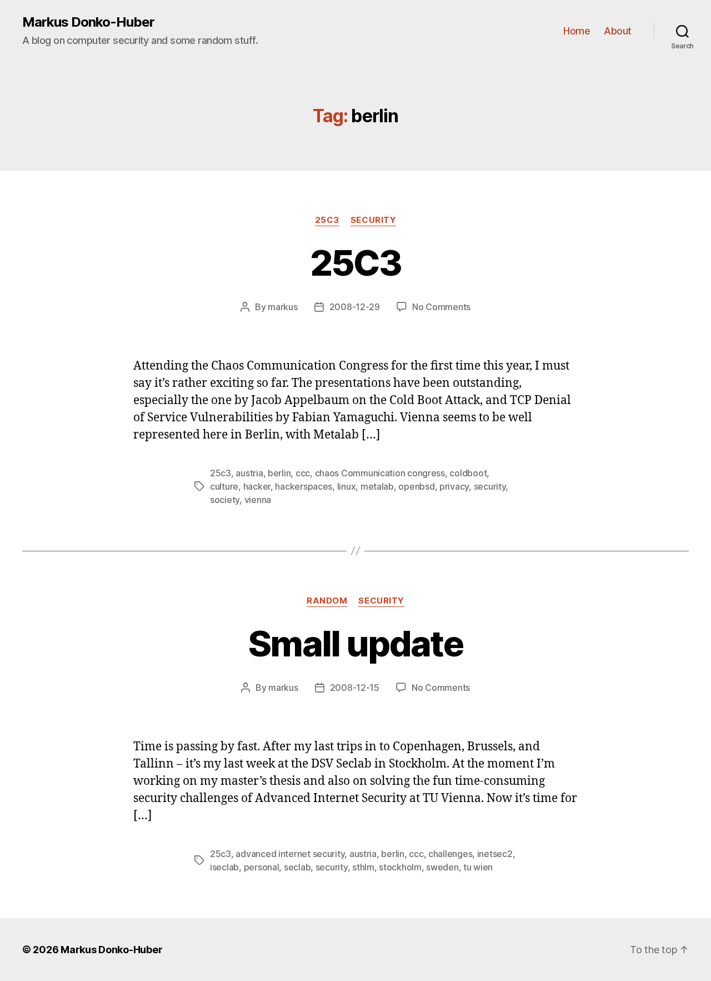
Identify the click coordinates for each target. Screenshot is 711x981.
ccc (303, 473)
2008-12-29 (354, 306)
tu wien (478, 867)
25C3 (355, 262)
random (327, 601)
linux (346, 486)
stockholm (400, 867)
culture (224, 486)
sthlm (363, 867)
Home (576, 31)
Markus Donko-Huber (88, 22)
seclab (297, 867)
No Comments (441, 306)
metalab (377, 486)
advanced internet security (290, 853)
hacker (257, 486)
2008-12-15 (354, 687)
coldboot (468, 473)
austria (249, 473)
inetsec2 (495, 853)
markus (282, 306)
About (618, 31)
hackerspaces (303, 486)
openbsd (416, 486)
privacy (454, 486)
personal (261, 867)
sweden (442, 867)
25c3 (327, 220)
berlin (279, 473)
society (224, 499)
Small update (355, 643)
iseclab (224, 867)
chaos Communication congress (380, 473)
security (373, 220)
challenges (450, 853)
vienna (257, 499)
